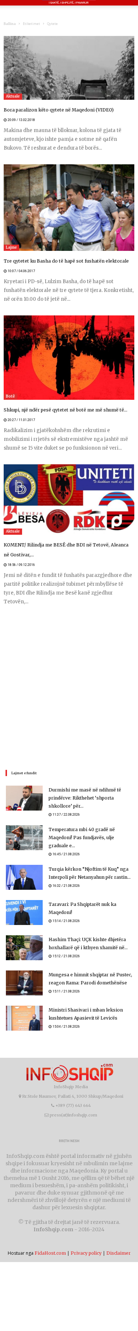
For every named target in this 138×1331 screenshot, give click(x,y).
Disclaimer (118, 1253)
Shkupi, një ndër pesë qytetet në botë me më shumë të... (64, 410)
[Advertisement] (69, 687)
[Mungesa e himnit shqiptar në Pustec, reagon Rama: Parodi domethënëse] (24, 983)
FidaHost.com (50, 1253)
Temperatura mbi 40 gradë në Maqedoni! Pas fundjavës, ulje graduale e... (82, 837)
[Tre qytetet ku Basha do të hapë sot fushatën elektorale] (69, 207)
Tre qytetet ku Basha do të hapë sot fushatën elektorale (64, 261)
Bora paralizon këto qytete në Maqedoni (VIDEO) (58, 110)
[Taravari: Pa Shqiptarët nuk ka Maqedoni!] (24, 912)
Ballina (10, 24)
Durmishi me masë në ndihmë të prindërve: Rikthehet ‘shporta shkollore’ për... (85, 798)
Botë (10, 396)
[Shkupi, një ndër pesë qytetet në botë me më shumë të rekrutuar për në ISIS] (69, 357)
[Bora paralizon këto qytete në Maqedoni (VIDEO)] (69, 68)
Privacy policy (86, 1253)
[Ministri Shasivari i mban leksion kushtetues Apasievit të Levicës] (24, 1018)
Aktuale (13, 96)
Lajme (11, 247)
